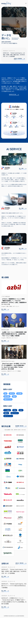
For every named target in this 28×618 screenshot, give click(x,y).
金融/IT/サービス (7, 399)
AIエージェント (15, 413)
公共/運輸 (19, 393)
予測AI (14, 410)
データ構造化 (7, 410)
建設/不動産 (6, 396)
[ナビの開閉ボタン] (26, 3)
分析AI (21, 410)
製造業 (14, 396)
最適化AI (6, 413)
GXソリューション (8, 416)
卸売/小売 (12, 393)
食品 (5, 393)
